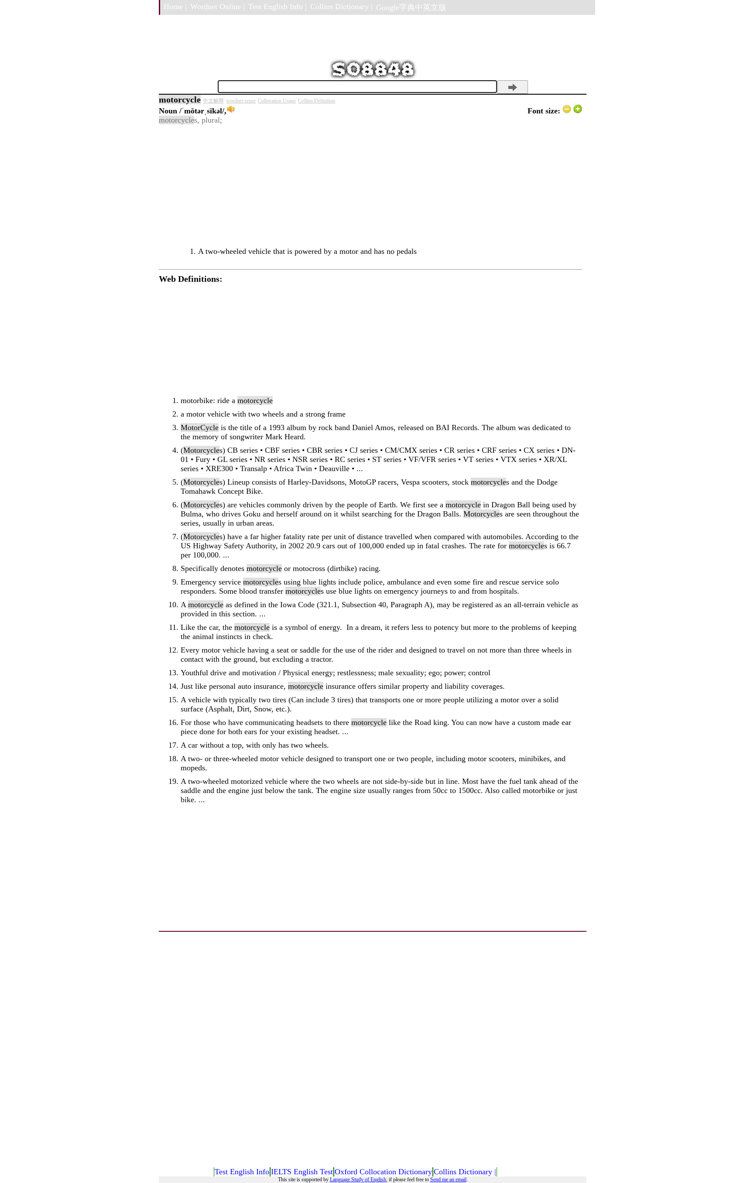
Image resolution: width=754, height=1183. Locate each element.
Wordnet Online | (217, 6)
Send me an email (448, 1179)
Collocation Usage (277, 101)
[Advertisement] (370, 186)
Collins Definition (316, 101)
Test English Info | (277, 6)
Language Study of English (358, 1179)
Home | (175, 6)
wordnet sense (241, 101)
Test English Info (242, 1171)
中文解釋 (213, 101)
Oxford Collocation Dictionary (383, 1171)
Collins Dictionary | (341, 6)
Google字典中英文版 (411, 7)
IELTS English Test (302, 1171)
